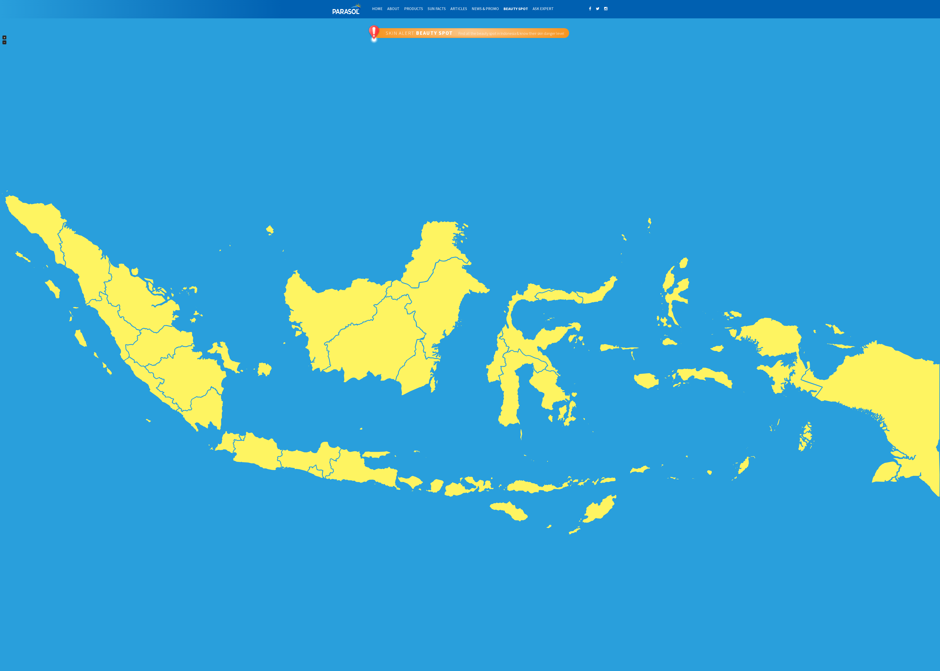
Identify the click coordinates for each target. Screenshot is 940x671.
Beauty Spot (516, 8)
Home (377, 8)
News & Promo (485, 8)
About (393, 8)
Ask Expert (543, 8)
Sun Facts (437, 8)
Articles (458, 8)
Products (413, 8)
